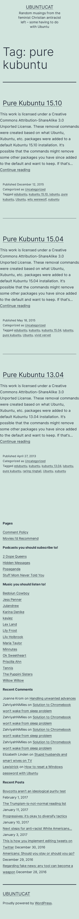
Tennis (8, 668)
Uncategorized (35, 189)
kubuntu (34, 330)
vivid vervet (43, 335)
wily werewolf (36, 199)
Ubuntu (21, 199)
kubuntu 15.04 (51, 330)
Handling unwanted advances (53, 698)
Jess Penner (12, 599)
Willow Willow (13, 680)
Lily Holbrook (13, 637)
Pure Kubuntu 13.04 (33, 375)
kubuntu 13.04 (51, 466)
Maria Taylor (12, 643)
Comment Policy (15, 532)
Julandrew (11, 606)
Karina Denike (13, 612)
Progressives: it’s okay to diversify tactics (35, 816)
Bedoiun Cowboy (16, 593)
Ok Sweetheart (14, 655)
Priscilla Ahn (12, 661)
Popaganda (11, 569)
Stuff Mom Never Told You (23, 575)
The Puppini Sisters (18, 674)
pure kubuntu (12, 335)
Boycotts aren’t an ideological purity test (34, 791)
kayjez (8, 618)
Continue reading (15, 170)
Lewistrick (11, 767)
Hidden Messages (16, 563)
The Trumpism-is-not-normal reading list (34, 803)
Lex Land (10, 624)
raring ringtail (32, 471)
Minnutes (10, 649)
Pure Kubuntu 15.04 (33, 239)
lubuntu (68, 330)
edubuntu (20, 194)
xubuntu (53, 199)
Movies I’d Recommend (21, 538)
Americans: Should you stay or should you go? (38, 853)
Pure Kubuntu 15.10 (32, 103)
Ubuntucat (39, 7)
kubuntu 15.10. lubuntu (44, 194)
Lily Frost (10, 630)
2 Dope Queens (15, 556)
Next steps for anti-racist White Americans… (37, 828)
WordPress (43, 903)
